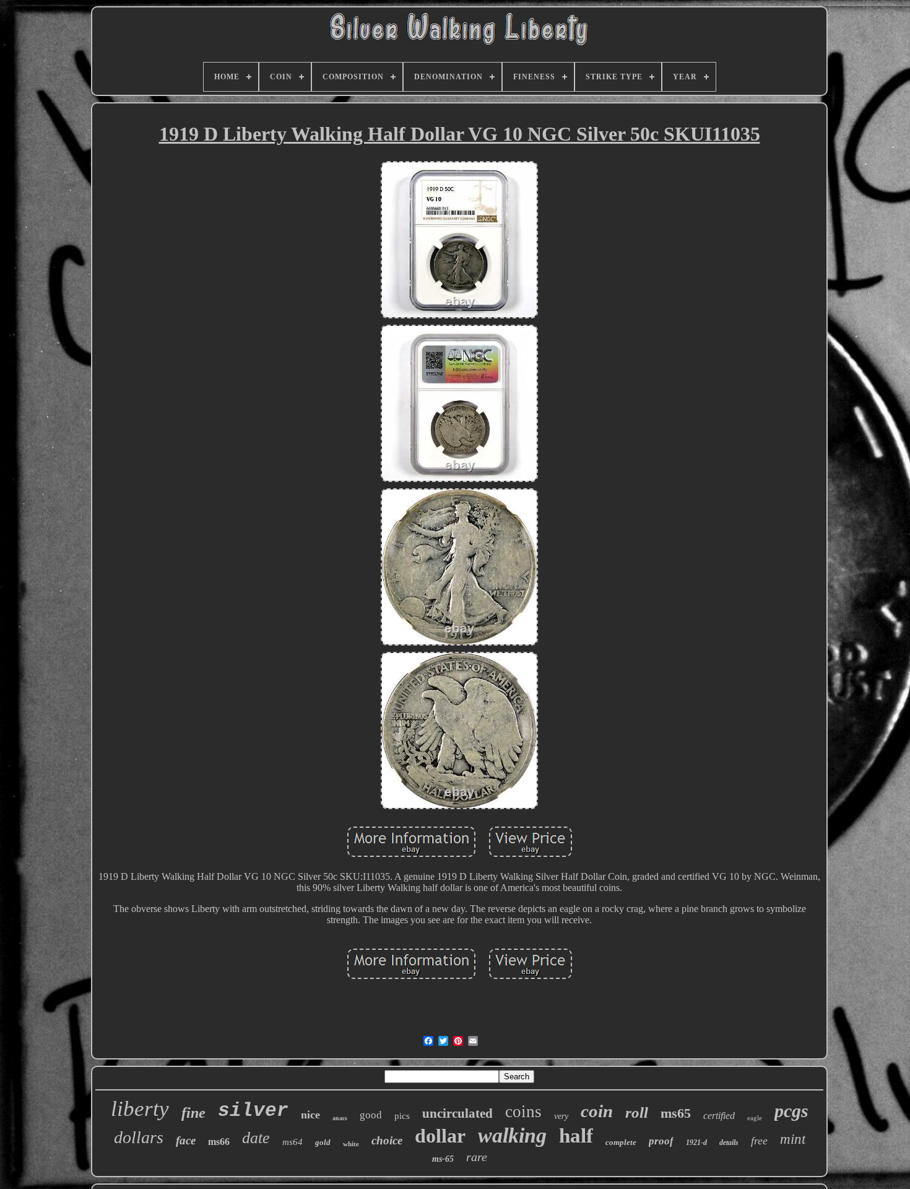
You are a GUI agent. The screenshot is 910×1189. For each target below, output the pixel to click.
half (576, 1136)
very (561, 1116)
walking (512, 1135)
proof (661, 1141)
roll (636, 1112)
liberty (140, 1109)
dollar (440, 1136)
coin (597, 1111)
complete (620, 1142)
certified (719, 1115)
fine (193, 1113)
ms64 (292, 1142)
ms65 (676, 1113)
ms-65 (443, 1159)
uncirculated (457, 1113)
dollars (138, 1137)
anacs (339, 1118)
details (729, 1142)
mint (792, 1139)
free (759, 1140)
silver (253, 1110)
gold (323, 1142)
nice (310, 1114)
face (186, 1140)
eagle (754, 1117)
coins (523, 1111)
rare (476, 1157)
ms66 (219, 1141)
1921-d (696, 1142)
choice (386, 1140)
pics (402, 1116)
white (351, 1143)
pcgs (791, 1110)
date (256, 1138)
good (371, 1115)
